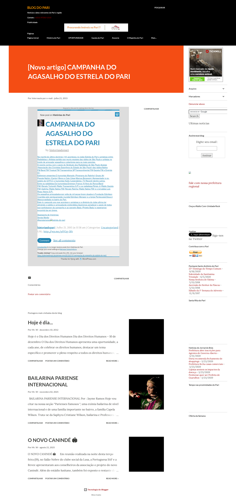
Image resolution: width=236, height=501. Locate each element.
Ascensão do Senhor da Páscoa (204, 285)
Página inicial (33, 38)
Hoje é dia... (40, 322)
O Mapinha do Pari (135, 38)
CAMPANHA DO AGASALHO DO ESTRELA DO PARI (73, 133)
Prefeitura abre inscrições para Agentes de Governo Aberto (204, 351)
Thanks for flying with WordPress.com (78, 258)
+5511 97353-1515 (43, 17)
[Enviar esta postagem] (29, 278)
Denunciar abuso (197, 104)
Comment (44, 240)
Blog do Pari (38, 8)
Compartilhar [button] (151, 109)
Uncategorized (109, 227)
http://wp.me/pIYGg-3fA (58, 231)
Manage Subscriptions (68, 249)
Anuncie (115, 38)
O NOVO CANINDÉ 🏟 (52, 440)
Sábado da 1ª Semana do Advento (205, 290)
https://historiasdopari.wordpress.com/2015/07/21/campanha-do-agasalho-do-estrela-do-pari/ (72, 255)
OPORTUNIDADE (75, 38)
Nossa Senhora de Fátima (201, 279)
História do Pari (53, 38)
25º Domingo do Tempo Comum (205, 268)
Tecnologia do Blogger (97, 489)
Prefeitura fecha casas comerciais (206, 364)
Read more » (112, 361)
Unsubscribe (42, 247)
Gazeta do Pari (98, 38)
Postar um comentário (39, 294)
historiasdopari (59, 150)
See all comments (64, 240)
